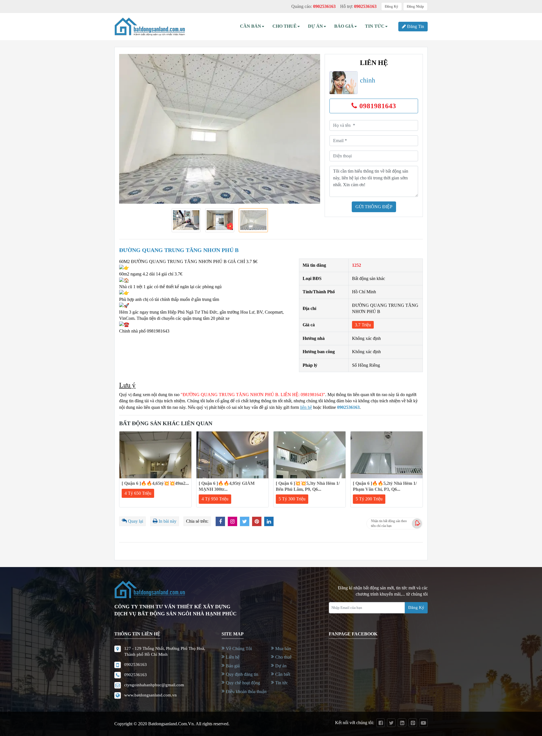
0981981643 (377, 106)
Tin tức (281, 682)
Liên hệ (232, 657)
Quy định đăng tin (242, 674)
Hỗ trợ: (358, 6)
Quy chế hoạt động (243, 682)
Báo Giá (344, 26)
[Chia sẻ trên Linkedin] (269, 521)
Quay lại (135, 521)
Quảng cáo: (313, 6)
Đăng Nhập (415, 6)
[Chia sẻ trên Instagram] (232, 521)
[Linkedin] (402, 722)
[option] (219, 129)
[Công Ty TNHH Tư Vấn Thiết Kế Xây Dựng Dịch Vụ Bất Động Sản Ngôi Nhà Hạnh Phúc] (149, 27)
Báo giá (233, 665)
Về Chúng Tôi (239, 648)
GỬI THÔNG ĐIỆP (373, 206)
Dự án (315, 26)
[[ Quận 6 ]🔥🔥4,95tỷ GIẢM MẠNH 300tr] (232, 454)
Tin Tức (374, 26)
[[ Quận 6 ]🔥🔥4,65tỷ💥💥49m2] (155, 454)
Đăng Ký (391, 6)
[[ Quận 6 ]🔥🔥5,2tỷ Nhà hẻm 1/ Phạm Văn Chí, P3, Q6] (387, 454)
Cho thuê (284, 26)
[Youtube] (423, 722)
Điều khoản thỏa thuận (246, 691)
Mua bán (283, 648)
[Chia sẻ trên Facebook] (220, 521)
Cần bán (250, 26)
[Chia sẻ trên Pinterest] (257, 521)
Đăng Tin (415, 26)
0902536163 (348, 407)
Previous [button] (130, 129)
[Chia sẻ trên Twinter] (245, 521)
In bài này (167, 521)
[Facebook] (380, 722)
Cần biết (282, 674)
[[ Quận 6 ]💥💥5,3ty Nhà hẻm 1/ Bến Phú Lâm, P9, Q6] (310, 454)
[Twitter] (391, 722)
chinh (367, 80)
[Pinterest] (412, 722)
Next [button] (309, 129)
